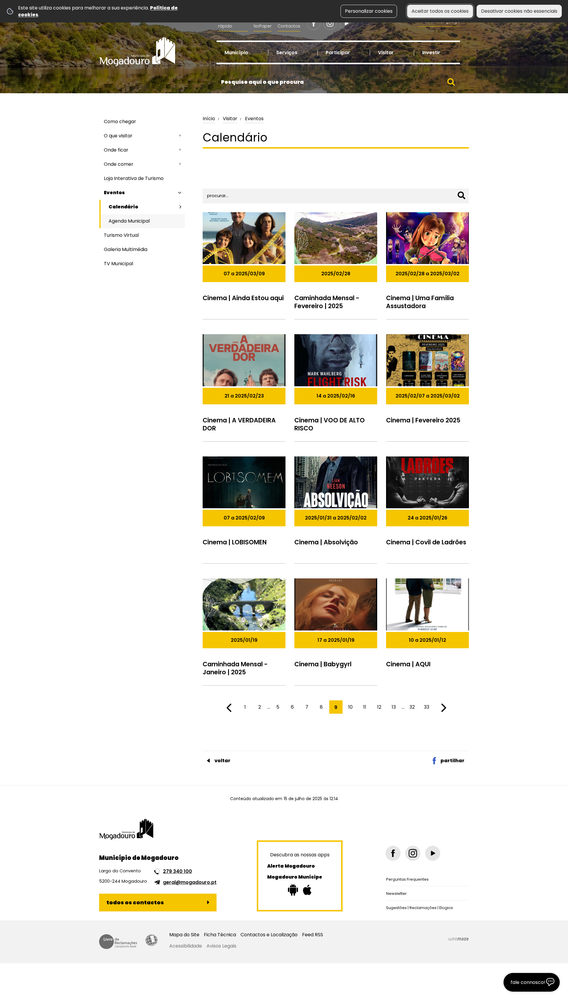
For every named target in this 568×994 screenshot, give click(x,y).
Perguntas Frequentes (407, 879)
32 (412, 707)
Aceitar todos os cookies (440, 11)
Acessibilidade (151, 940)
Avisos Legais (221, 945)
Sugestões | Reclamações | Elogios (419, 907)
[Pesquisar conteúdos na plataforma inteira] (451, 82)
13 (394, 707)
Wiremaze (458, 939)
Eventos (254, 118)
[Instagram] (330, 23)
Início (209, 118)
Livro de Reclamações (118, 941)
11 (364, 707)
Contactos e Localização (269, 934)
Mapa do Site (184, 934)
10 (350, 707)
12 (379, 707)
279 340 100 (177, 871)
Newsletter (396, 893)
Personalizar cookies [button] (369, 11)
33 (426, 707)
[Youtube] (346, 23)
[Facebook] (313, 23)
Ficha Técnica (220, 934)
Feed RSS (312, 934)
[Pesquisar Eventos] (461, 195)
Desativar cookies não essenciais (519, 11)
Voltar (222, 760)
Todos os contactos (135, 902)
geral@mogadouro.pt (190, 882)
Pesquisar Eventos (226, 177)
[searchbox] (338, 82)
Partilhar (452, 760)
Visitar (230, 118)
